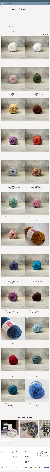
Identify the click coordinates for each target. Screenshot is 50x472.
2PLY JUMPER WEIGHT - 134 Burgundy (37, 312)
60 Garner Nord (46, 31)
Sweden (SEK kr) (3, 467)
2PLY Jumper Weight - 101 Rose (13, 94)
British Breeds (27, 31)
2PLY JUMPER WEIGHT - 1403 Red (13, 375)
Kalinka (41, 31)
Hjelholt (26, 463)
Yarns (2, 451)
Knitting (2, 452)
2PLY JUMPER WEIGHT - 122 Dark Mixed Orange (37, 124)
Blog (18, 3)
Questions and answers (15, 451)
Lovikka (26, 462)
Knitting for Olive (9, 31)
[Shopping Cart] (48, 3)
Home (2, 6)
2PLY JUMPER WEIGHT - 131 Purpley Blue (13, 281)
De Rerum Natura (33, 31)
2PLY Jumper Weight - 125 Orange (37, 156)
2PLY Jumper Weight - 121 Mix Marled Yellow (13, 124)
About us (8, 3)
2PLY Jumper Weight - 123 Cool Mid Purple (13, 156)
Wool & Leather (3, 455)
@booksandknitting (23, 438)
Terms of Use (14, 457)
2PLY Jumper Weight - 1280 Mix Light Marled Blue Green (13, 187)
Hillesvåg (17, 31)
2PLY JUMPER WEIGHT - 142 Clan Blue (13, 405)
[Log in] (46, 3)
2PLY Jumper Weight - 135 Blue (13, 342)
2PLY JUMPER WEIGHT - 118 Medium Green (37, 94)
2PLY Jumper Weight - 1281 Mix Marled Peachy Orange (37, 187)
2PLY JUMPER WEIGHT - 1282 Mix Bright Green (13, 218)
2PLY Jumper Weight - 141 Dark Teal (37, 375)
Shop (5, 3)
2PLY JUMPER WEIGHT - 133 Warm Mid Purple (13, 312)
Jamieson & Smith (21, 31)
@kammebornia (3, 438)
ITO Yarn (38, 31)
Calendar (16, 3)
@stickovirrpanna (41, 438)
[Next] (30, 411)
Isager (13, 31)
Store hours (13, 455)
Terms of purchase (14, 456)
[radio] (3, 92)
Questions (12, 3)
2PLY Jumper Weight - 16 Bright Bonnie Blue (37, 405)
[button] (36, 157)
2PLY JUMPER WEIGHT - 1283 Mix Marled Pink (37, 218)
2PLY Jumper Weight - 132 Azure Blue (37, 281)
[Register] (47, 455)
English (42, 3)
